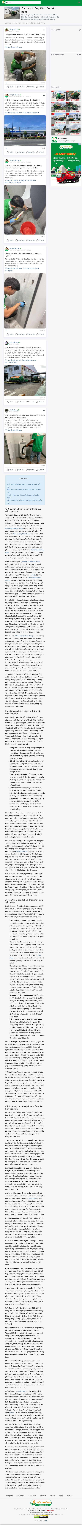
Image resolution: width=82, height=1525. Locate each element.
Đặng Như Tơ (13, 29)
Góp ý (61, 1496)
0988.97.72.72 (34, 1511)
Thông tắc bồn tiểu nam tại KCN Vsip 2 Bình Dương (25, 34)
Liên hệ (69, 1496)
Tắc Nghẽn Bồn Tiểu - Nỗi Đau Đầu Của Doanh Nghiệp (23, 254)
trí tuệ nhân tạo (21, 851)
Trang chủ (9, 1496)
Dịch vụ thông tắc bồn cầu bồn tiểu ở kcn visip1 (23, 347)
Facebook (43, 1511)
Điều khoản (20, 1496)
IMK (46, 1521)
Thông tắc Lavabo (12, 180)
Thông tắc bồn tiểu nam (14, 47)
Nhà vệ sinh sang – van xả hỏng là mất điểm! (22, 100)
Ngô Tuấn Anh (14, 342)
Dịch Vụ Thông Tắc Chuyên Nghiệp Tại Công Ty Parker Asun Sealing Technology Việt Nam (23, 166)
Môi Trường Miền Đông (21, 534)
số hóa (33, 575)
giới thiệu (32, 1198)
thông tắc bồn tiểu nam (14, 528)
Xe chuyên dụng (11, 362)
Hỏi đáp (52, 1496)
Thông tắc (9, 271)
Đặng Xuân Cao (14, 95)
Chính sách (32, 1496)
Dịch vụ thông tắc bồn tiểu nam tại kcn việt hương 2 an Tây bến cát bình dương (25, 416)
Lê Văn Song (13, 410)
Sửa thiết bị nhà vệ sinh (31, 113)
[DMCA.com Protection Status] (41, 1517)
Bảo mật (43, 1496)
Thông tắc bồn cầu (12, 360)
